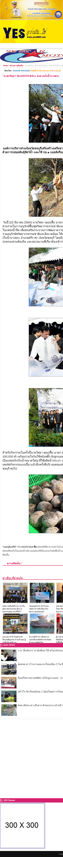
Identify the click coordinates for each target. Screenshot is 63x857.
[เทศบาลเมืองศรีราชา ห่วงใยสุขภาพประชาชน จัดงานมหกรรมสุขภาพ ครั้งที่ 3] (15, 602)
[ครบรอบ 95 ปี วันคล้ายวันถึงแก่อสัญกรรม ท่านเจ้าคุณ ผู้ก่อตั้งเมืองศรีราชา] (15, 633)
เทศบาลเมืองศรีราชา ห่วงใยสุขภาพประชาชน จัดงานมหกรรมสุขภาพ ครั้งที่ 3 (13, 609)
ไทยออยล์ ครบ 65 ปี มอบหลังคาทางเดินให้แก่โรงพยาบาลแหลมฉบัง (39, 609)
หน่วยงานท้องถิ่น (16, 66)
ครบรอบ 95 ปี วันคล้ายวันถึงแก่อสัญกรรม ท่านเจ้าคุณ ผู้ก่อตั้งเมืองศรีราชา (14, 639)
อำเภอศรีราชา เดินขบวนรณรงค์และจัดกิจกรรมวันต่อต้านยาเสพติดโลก (40, 639)
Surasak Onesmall (21, 71)
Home (5, 66)
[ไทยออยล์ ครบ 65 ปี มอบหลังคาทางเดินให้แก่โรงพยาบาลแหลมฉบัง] (42, 602)
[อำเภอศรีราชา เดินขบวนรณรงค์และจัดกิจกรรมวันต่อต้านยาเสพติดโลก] (42, 633)
